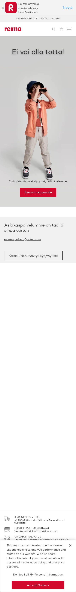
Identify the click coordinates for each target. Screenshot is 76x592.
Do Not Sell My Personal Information (38, 574)
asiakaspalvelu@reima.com (22, 239)
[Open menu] (69, 29)
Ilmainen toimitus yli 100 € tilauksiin (38, 18)
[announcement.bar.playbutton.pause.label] (69, 18)
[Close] (70, 545)
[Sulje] (3, 8)
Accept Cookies (38, 585)
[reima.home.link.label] (13, 29)
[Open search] (54, 29)
